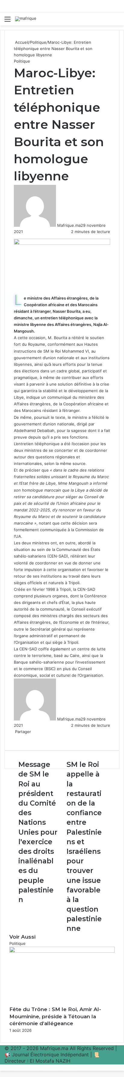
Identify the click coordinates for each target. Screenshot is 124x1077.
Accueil (21, 42)
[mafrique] (25, 18)
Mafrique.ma (69, 225)
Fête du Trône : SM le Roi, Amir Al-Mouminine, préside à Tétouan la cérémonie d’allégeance (55, 1016)
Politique (38, 42)
